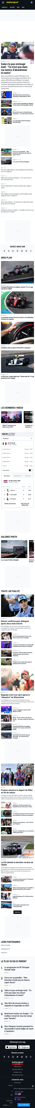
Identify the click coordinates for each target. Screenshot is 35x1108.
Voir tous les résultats (25, 504)
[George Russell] (7, 498)
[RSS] (30, 251)
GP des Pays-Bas (14, 481)
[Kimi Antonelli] (7, 494)
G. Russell (13, 499)
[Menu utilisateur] (31, 2)
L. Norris (12, 490)
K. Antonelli (13, 494)
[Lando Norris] (7, 490)
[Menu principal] (3, 2)
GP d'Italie (11, 443)
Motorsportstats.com (17, 1075)
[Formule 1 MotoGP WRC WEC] (17, 438)
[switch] (30, 470)
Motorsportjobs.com (17, 1069)
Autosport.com (17, 1072)
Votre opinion (17, 1082)
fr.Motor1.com (17, 1066)
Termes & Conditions (11, 1100)
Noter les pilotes (10, 503)
